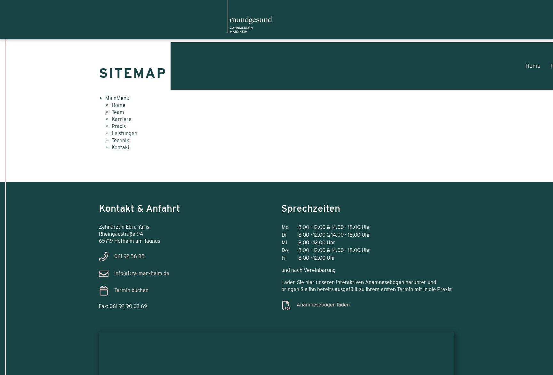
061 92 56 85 (129, 256)
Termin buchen (131, 290)
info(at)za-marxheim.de (141, 273)
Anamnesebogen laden (323, 305)
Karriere (513, 62)
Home (429, 62)
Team (469, 62)
